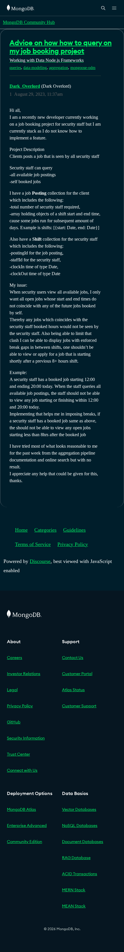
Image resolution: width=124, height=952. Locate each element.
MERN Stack (73, 889)
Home (21, 530)
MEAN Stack (74, 906)
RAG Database (76, 857)
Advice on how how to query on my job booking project (61, 46)
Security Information (26, 738)
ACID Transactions (79, 873)
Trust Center (18, 754)
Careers (14, 657)
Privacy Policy (72, 544)
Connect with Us (22, 770)
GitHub (13, 722)
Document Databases (82, 841)
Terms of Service (33, 544)
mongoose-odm (82, 68)
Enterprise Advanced (27, 825)
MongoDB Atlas (21, 809)
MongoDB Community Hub (29, 22)
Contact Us (72, 657)
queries (15, 68)
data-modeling (35, 68)
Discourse (40, 561)
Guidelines (74, 530)
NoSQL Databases (79, 825)
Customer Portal (77, 673)
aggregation (58, 68)
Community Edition (24, 841)
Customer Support (79, 705)
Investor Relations (23, 673)
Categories (45, 530)
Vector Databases (79, 809)
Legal (12, 689)
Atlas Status (73, 689)
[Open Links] (114, 8)
